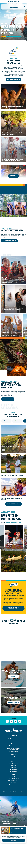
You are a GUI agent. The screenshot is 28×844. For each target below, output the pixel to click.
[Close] (24, 826)
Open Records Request (13, 782)
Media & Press (14, 763)
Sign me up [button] (12, 674)
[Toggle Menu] (23, 6)
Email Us (14, 742)
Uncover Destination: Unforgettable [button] (13, 606)
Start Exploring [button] (7, 398)
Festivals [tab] (13, 521)
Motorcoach (13, 760)
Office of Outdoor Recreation (13, 756)
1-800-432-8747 (14, 744)
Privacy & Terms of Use (13, 788)
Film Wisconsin (13, 758)
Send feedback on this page (13, 749)
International (13, 765)
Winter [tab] (7, 420)
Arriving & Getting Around (13, 776)
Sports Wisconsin (13, 769)
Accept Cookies (13, 840)
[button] (13, 1)
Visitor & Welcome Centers (13, 778)
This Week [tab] (18, 521)
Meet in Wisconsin (13, 767)
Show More (13, 175)
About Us (13, 774)
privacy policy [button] (12, 837)
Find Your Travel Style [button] (9, 240)
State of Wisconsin (13, 784)
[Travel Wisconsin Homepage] (14, 7)
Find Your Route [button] (12, 700)
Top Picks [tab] (3, 521)
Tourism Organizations (13, 761)
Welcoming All (13, 780)
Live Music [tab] (8, 521)
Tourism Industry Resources (13, 754)
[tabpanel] (13, 464)
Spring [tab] (18, 420)
